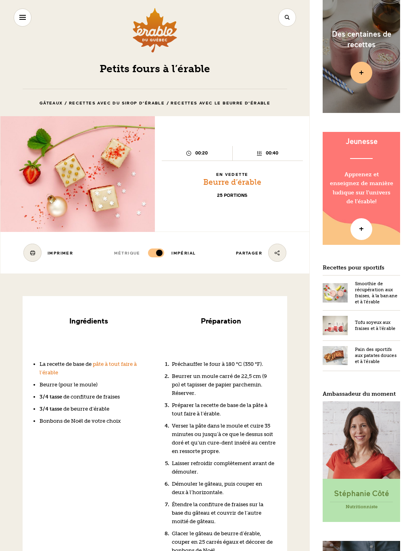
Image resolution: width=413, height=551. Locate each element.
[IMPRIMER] (32, 252)
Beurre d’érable (232, 182)
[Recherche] (287, 17)
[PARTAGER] (277, 252)
